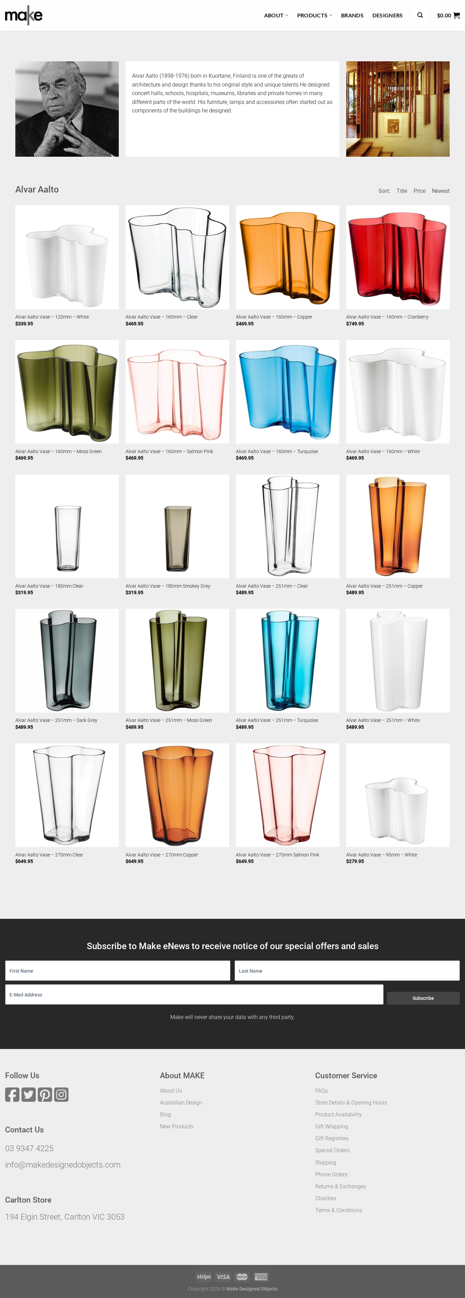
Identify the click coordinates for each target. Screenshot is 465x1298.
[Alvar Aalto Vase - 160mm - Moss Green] (67, 392)
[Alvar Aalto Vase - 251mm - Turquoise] (287, 660)
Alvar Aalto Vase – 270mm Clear (49, 855)
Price (420, 191)
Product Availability (338, 1114)
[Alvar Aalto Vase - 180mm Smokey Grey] (177, 526)
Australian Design (181, 1102)
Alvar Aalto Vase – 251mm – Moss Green (169, 720)
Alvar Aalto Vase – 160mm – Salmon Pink (169, 451)
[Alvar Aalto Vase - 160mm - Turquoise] (287, 392)
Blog (165, 1114)
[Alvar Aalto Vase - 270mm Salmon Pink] (287, 795)
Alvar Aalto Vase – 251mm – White (383, 720)
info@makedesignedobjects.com (63, 1165)
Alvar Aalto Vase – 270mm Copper (162, 855)
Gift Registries (332, 1138)
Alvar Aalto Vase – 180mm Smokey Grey (168, 586)
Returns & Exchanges (340, 1186)
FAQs (321, 1090)
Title (402, 191)
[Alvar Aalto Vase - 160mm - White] (398, 392)
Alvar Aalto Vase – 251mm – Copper (384, 586)
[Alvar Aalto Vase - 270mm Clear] (67, 795)
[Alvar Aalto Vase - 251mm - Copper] (398, 526)
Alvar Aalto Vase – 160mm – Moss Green (58, 451)
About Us (171, 1090)
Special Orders (332, 1150)
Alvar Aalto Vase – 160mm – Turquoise (277, 451)
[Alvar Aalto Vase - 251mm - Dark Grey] (67, 660)
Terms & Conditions (338, 1210)
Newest (441, 191)
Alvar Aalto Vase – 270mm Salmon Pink (277, 855)
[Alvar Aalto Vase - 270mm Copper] (177, 795)
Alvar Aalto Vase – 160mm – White (383, 451)
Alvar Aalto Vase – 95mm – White (381, 855)
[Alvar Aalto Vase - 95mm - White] (398, 795)
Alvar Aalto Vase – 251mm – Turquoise (277, 720)
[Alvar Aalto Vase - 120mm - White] (67, 257)
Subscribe (423, 998)
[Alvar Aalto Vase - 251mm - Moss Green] (177, 660)
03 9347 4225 (29, 1148)
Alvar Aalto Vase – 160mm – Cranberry (387, 317)
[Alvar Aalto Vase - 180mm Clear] (67, 526)
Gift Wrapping (331, 1126)
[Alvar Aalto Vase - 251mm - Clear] (287, 526)
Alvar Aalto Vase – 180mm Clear (49, 586)
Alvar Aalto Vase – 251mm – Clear (272, 586)
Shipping (325, 1162)
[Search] (420, 15)
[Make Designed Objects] (24, 15)
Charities (325, 1198)
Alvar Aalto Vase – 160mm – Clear (162, 317)
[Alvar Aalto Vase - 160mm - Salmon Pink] (177, 392)
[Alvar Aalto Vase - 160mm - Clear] (177, 257)
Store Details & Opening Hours (351, 1102)
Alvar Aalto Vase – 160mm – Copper (274, 317)
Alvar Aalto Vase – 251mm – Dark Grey (56, 720)
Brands (352, 15)
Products (312, 15)
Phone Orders (331, 1174)
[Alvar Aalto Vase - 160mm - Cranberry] (398, 257)
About (274, 15)
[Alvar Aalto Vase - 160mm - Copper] (287, 257)
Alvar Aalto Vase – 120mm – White (52, 317)
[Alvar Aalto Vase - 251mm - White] (398, 660)
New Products (176, 1126)
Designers (387, 15)
